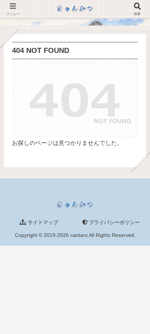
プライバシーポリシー (113, 222)
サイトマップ (42, 222)
